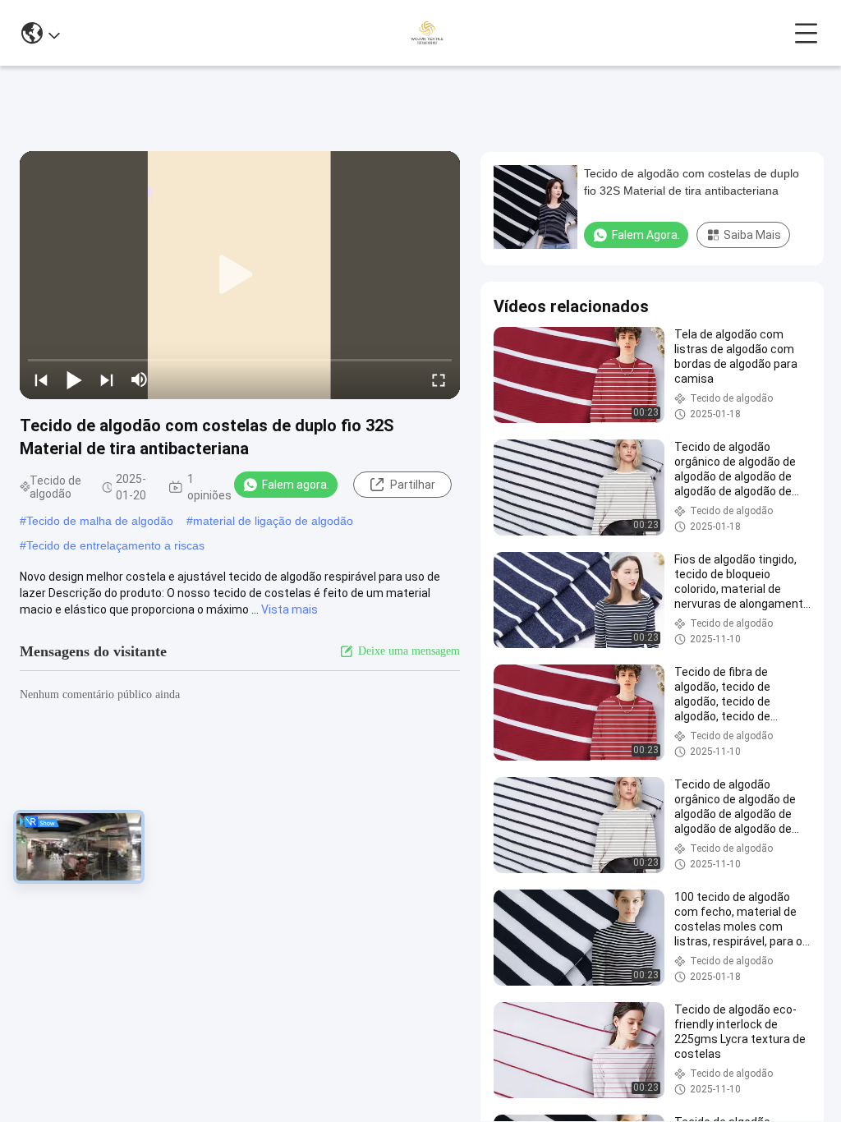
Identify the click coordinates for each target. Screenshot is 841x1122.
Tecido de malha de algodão (99, 520)
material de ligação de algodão (273, 520)
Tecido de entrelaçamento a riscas (115, 545)
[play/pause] (73, 379)
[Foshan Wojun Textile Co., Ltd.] (426, 32)
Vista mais (289, 609)
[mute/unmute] (139, 379)
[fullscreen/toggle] (438, 379)
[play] (239, 275)
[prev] (41, 379)
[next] (106, 379)
